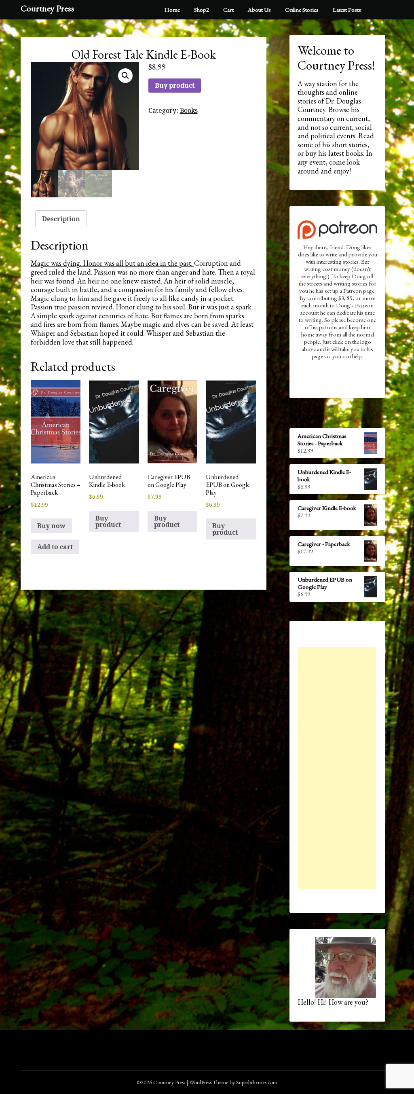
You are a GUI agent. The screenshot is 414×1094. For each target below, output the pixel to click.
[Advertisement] (337, 768)
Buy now (51, 525)
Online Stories (302, 9)
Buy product (174, 85)
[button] (125, 75)
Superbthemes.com (256, 1082)
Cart (228, 9)
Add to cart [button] (55, 546)
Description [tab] (61, 218)
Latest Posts (347, 9)
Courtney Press (47, 8)
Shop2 (201, 9)
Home (172, 9)
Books (189, 110)
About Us (259, 9)
